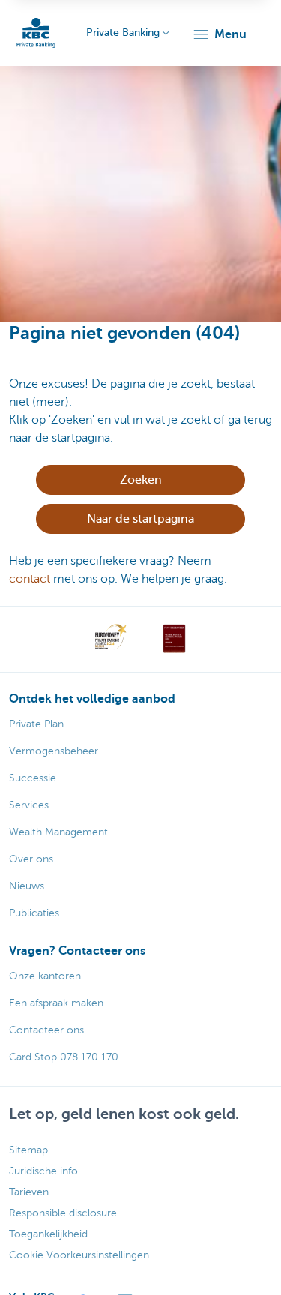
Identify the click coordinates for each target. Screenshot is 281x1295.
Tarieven (29, 1192)
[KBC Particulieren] (36, 33)
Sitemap (28, 1150)
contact (29, 579)
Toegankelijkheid (48, 1234)
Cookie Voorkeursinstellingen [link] (79, 1255)
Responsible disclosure (63, 1213)
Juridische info (43, 1171)
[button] (219, 34)
